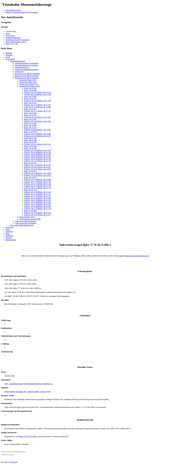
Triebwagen (19, 72)
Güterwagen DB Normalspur (25, 221)
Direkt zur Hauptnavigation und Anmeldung (22, 12)
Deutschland (10, 59)
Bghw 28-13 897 (30, 119)
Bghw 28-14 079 (30, 132)
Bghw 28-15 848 (30, 211)
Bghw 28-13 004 (30, 90)
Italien (8, 229)
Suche (8, 57)
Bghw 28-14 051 (30, 128)
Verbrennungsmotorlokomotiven (26, 69)
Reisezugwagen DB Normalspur (27, 76)
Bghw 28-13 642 (30, 109)
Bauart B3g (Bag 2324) (28, 82)
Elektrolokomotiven (22, 67)
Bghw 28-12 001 (30, 88)
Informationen (11, 240)
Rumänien (9, 236)
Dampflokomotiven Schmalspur (26, 65)
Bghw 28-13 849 (30, 113)
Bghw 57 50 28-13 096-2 (28, 436)
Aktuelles (9, 55)
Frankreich (9, 227)
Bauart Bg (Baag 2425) (28, 80)
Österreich (9, 231)
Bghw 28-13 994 (30, 123)
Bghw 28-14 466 (30, 146)
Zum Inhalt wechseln (13, 10)
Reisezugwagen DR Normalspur (27, 78)
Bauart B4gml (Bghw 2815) (29, 86)
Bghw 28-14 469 (30, 148)
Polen (8, 234)
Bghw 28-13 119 (30, 99)
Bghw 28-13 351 (30, 103)
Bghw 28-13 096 (30, 96)
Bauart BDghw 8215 (27, 217)
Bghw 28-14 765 (30, 163)
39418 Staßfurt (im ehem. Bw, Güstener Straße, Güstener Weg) (27, 392)
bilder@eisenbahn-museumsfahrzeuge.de (134, 256)
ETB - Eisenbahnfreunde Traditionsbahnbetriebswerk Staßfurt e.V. (28, 384)
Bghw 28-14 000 (30, 126)
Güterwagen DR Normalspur (25, 223)
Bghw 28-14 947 (30, 177)
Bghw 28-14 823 (30, 171)
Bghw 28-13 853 (30, 115)
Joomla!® (13, 462)
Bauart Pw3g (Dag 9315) (28, 84)
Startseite (9, 53)
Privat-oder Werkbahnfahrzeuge (21, 225)
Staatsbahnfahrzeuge (17, 61)
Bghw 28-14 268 (30, 140)
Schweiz (9, 238)
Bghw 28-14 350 (30, 142)
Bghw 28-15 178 (30, 190)
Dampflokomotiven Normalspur (26, 63)
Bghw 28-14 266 (30, 138)
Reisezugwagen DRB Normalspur (27, 74)
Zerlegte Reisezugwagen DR (30, 219)
